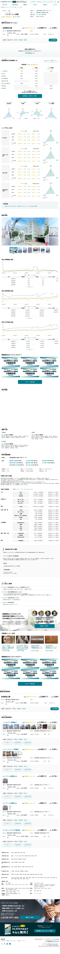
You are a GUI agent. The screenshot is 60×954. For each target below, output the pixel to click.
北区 (56, 877)
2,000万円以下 (41, 886)
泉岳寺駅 (15, 866)
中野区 (48, 877)
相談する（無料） (44, 626)
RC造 (9, 893)
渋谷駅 (36, 855)
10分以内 (45, 888)
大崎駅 (22, 855)
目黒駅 (32, 460)
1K (35, 893)
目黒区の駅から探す (5, 874)
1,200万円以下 (51, 885)
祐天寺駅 (12, 874)
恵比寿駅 (32, 855)
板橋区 (15, 878)
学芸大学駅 (25, 874)
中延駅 (29, 866)
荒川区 (12, 878)
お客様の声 (45, 4)
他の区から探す (4, 877)
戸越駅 (26, 866)
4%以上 (7, 884)
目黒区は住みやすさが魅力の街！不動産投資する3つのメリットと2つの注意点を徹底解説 (21, 206)
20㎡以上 (10, 890)
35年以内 (7, 889)
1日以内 (35, 883)
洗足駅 (28, 874)
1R (34, 893)
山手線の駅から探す (5, 855)
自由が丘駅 (37, 874)
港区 (18, 877)
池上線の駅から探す (5, 871)
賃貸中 (35, 890)
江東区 (33, 877)
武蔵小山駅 (19, 852)
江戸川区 (27, 878)
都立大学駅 (17, 874)
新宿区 (21, 877)
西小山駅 (23, 852)
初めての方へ (5, 4)
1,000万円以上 (36, 884)
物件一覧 (35, 4)
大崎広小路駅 (17, 871)
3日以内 (38, 883)
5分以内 (38, 888)
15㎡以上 (7, 890)
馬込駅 (32, 866)
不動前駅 (43, 12)
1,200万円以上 (41, 884)
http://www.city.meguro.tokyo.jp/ (27, 489)
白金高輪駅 (19, 859)
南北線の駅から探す (5, 859)
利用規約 (7, 940)
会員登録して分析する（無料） (30, 95)
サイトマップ (23, 940)
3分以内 (35, 888)
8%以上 (13, 884)
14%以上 (23, 884)
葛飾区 (24, 878)
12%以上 (19, 884)
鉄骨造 (12, 893)
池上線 (28, 465)
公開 (6, 883)
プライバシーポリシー (13, 940)
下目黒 (9, 604)
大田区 (38, 877)
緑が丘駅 (41, 874)
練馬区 (18, 878)
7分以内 (42, 888)
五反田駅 (48, 462)
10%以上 (16, 884)
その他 (19, 893)
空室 (40, 890)
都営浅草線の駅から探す (6, 867)
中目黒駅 (20, 874)
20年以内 (20, 888)
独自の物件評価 (15, 4)
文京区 (24, 877)
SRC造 (7, 893)
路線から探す (39, 1)
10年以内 (12, 888)
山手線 (28, 460)
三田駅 (12, 862)
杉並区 (51, 877)
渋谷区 (45, 877)
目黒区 (15, 7)
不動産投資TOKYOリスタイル (5, 7)
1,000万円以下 (46, 885)
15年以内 (16, 888)
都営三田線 (13, 462)
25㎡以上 (14, 890)
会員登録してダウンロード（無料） (44, 930)
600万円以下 (36, 885)
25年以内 (23, 888)
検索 (55, 1)
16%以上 (26, 884)
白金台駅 (15, 859)
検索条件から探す (5, 881)
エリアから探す (33, 1)
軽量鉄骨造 (15, 893)
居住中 (38, 890)
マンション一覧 (12, 7)
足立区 (21, 878)
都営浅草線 (13, 465)
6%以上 (10, 884)
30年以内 (27, 888)
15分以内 (49, 888)
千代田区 (12, 877)
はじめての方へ (3, 940)
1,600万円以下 (36, 886)
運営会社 (19, 940)
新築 (6, 888)
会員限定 (9, 883)
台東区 (27, 877)
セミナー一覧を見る (30, 381)
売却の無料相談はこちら (30, 53)
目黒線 (39, 12)
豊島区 (54, 877)
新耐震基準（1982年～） (13, 889)
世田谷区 (41, 877)
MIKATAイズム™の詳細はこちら (50, 60)
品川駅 (20, 855)
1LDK (40, 893)
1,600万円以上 (47, 884)
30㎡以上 (18, 890)
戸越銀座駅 (22, 871)
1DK (37, 893)
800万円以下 (41, 885)
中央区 (16, 877)
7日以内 (42, 883)
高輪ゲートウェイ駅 (14, 855)
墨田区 (30, 877)
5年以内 (9, 888)
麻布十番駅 (24, 859)
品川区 (25, 739)
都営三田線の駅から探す (6, 863)
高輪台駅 (19, 866)
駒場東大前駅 (32, 874)
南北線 (45, 460)
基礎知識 (25, 4)
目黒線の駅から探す (5, 852)
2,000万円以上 (52, 884)
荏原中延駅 (26, 871)
